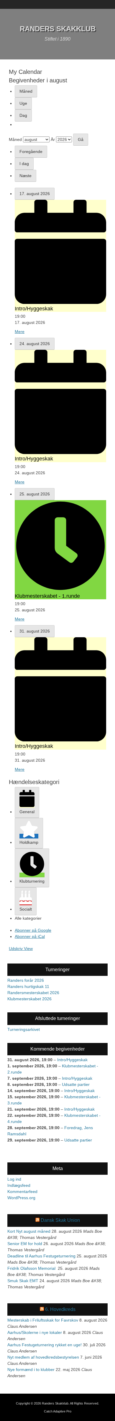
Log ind (14, 1179)
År (53, 139)
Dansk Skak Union (60, 1220)
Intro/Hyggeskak (72, 1059)
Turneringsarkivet (23, 1029)
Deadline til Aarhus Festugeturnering (41, 1256)
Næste (25, 175)
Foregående (30, 151)
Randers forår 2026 (25, 980)
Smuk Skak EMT (22, 1280)
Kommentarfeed (22, 1191)
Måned (25, 91)
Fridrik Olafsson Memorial (32, 1268)
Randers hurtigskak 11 (28, 986)
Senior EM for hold (24, 1243)
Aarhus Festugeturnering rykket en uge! (44, 1344)
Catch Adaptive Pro (57, 1411)
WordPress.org (21, 1197)
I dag (24, 163)
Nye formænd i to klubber (31, 1369)
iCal (30, 936)
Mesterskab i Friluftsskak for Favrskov (42, 1320)
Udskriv (21, 948)
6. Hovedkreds (60, 1309)
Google (33, 930)
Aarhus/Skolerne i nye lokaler (34, 1332)
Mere (19, 331)
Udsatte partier (76, 1084)
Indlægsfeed (18, 1185)
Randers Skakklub (58, 29)
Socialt (25, 909)
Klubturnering (32, 881)
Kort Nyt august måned (28, 1231)
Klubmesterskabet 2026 (29, 998)
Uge (23, 103)
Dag (23, 115)
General (26, 811)
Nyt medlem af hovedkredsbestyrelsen (43, 1357)
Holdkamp (28, 842)
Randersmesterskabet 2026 (33, 992)
